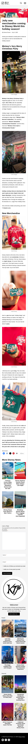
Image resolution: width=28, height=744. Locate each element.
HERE (8, 324)
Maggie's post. (7, 208)
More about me (13, 614)
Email (4, 562)
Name (5, 555)
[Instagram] (9, 740)
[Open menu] (25, 3)
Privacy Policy (21, 736)
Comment (5, 530)
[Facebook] (3, 740)
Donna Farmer (7, 32)
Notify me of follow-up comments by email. (15, 566)
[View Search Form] (21, 3)
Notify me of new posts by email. (12, 569)
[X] (6, 740)
